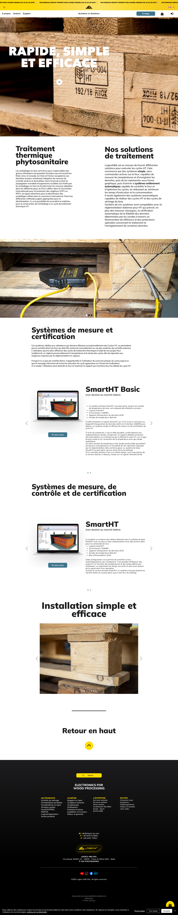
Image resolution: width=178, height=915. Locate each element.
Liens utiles (124, 809)
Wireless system (48, 807)
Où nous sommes (100, 802)
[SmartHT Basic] (87, 472)
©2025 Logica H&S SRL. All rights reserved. (89, 879)
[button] (89, 13)
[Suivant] (151, 423)
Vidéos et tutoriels (127, 807)
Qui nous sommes (100, 800)
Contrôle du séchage (50, 800)
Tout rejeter (153, 911)
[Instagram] (87, 873)
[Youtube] (82, 873)
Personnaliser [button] (139, 911)
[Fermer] (175, 911)
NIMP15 (44, 812)
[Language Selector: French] (171, 7)
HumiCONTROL (48, 809)
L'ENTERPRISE (99, 798)
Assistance (124, 802)
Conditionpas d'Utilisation (73, 806)
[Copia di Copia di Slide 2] (86, 691)
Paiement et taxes (75, 809)
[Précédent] (27, 423)
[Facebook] (91, 873)
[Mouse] (86, 315)
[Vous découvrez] (59, 82)
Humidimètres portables (51, 802)
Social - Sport (98, 809)
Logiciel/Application (49, 814)
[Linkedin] (96, 873)
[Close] (89, 745)
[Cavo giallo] (91, 315)
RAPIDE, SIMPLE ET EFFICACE (58, 57)
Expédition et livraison (77, 812)
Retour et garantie (75, 814)
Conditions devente (75, 802)
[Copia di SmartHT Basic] (90, 472)
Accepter (166, 911)
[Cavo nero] (89, 315)
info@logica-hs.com (90, 833)
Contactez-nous (126, 800)
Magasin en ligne (74, 800)
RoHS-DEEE (98, 811)
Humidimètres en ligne (51, 805)
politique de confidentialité (37, 912)
